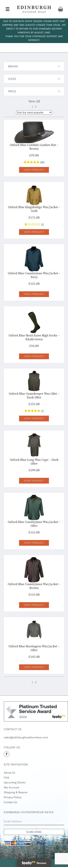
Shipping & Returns (16, 792)
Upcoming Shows (15, 782)
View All (34, 101)
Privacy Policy (13, 797)
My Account (11, 787)
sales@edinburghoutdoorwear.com (26, 737)
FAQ (6, 777)
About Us (9, 772)
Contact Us (10, 802)
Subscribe (34, 832)
